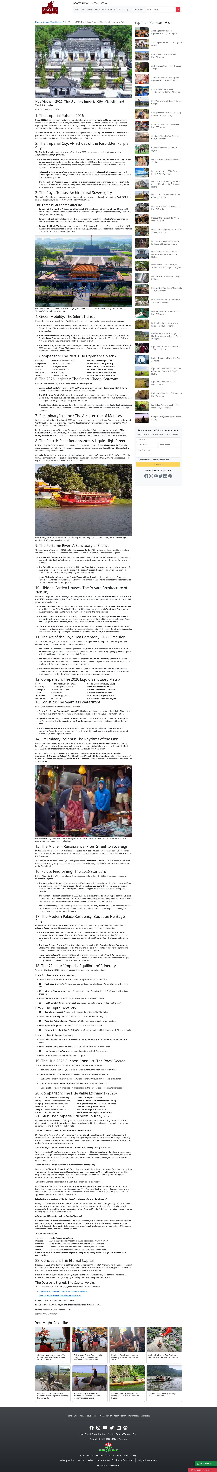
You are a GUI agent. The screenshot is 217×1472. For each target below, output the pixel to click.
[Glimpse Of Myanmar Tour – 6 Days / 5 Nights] (142, 418)
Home (77, 9)
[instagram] (151, 476)
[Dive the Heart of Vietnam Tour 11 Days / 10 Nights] (142, 312)
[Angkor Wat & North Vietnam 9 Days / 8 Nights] (142, 55)
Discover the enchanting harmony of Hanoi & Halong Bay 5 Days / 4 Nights (165, 184)
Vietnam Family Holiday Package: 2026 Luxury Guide (162, 1394)
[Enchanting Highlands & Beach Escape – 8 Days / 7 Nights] (142, 324)
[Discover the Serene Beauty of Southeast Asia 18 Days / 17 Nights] (142, 266)
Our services (100, 9)
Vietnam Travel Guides (52, 22)
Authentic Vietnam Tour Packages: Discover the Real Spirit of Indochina (163, 1356)
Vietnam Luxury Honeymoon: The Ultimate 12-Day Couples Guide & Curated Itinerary (51, 1357)
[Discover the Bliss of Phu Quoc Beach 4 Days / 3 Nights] (142, 172)
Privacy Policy (67, 1460)
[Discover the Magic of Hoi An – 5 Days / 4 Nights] (142, 219)
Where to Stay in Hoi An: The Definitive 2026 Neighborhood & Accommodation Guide (88, 1395)
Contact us (139, 9)
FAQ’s (81, 1460)
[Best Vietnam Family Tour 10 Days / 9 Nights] (142, 102)
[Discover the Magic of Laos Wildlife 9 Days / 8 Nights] (142, 230)
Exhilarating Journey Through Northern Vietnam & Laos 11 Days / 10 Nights (166, 336)
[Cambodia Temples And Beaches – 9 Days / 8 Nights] (142, 137)
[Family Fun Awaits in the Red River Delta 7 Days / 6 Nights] (142, 406)
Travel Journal (127, 9)
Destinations (133, 1416)
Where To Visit (114, 9)
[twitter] (161, 476)
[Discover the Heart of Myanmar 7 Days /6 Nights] (142, 207)
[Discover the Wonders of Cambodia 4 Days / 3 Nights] (142, 289)
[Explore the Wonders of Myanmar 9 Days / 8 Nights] (142, 394)
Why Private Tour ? (147, 1460)
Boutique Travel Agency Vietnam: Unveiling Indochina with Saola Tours (125, 1357)
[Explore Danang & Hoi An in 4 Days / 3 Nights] (142, 359)
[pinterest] (170, 476)
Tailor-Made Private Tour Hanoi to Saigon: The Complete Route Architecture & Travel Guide (88, 1357)
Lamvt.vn (116, 1465)
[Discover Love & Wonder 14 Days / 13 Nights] (142, 160)
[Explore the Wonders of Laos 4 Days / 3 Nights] (142, 382)
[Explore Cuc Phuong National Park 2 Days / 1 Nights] (142, 347)
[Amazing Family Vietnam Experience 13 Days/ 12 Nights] (142, 32)
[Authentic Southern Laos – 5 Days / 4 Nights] (142, 67)
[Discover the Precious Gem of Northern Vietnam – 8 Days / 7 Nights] (142, 254)
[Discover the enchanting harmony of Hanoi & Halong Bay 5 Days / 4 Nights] (142, 184)
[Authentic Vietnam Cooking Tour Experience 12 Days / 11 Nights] (142, 79)
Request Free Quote (202, 1470)
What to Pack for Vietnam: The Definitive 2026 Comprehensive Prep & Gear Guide (52, 1395)
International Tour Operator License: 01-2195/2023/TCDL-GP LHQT (108, 1455)
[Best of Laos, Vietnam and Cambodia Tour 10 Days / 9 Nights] (142, 90)
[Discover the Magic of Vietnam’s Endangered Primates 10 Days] (142, 242)
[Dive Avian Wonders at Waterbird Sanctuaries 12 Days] (142, 301)
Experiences (87, 9)
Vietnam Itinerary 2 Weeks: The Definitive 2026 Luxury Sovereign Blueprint (125, 1395)
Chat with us (206, 1463)
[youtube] (156, 476)
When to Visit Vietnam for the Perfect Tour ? (111, 1460)
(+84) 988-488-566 (80, 3)
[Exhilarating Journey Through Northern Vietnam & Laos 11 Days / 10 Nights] (142, 336)
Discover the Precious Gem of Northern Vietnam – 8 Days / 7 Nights (164, 254)
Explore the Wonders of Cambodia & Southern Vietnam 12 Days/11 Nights (166, 371)
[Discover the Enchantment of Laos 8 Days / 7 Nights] (142, 195)
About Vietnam (120, 1416)
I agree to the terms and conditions (154, 460)
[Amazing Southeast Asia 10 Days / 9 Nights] (142, 43)
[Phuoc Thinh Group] (108, 1447)
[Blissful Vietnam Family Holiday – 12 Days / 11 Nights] (142, 125)
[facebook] (146, 476)
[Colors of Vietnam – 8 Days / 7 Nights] (142, 149)
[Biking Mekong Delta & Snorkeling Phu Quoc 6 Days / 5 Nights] (142, 114)
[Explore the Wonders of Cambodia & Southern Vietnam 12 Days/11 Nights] (142, 371)
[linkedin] (165, 476)
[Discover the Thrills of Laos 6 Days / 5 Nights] (142, 277)
